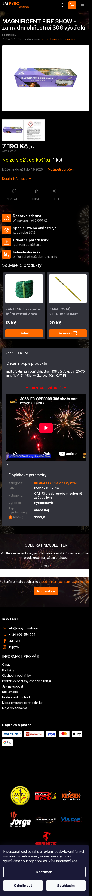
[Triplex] (45, 819)
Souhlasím (66, 885)
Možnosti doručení (61, 169)
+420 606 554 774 (22, 634)
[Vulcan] (71, 819)
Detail (24, 333)
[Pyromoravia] (46, 795)
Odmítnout (23, 885)
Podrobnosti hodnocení (58, 39)
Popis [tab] (10, 353)
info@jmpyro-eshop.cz (25, 628)
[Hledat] (62, 5)
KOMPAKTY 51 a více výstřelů (56, 483)
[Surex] (46, 839)
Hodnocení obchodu (16, 697)
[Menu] (82, 5)
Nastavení (44, 872)
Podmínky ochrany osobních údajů (26, 681)
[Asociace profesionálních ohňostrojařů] (20, 795)
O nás (6, 664)
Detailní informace (14, 178)
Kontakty (8, 670)
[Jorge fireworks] (20, 819)
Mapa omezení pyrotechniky (22, 702)
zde (74, 861)
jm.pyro (14, 647)
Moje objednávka (14, 708)
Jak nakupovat (12, 686)
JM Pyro (14, 641)
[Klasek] (71, 795)
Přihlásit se (46, 591)
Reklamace (10, 692)
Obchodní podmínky (16, 675)
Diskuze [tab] (22, 353)
